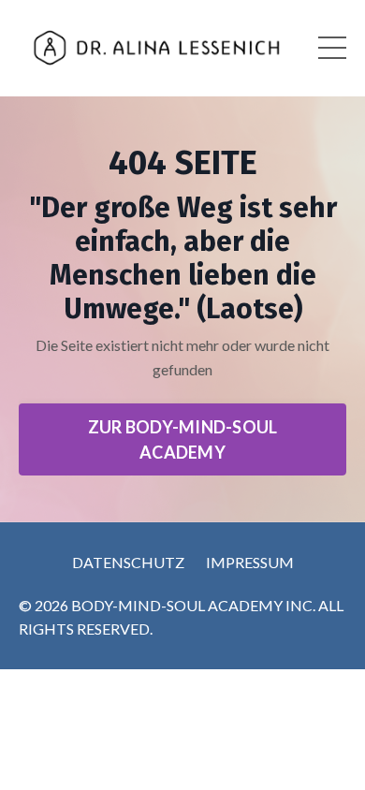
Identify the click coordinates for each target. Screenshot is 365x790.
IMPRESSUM (250, 562)
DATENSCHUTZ (128, 562)
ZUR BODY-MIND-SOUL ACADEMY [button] (183, 439)
